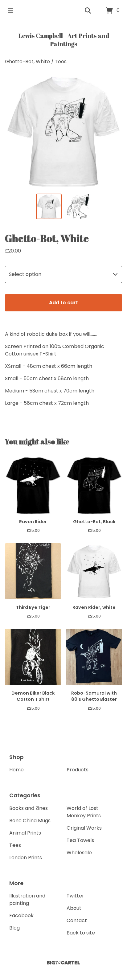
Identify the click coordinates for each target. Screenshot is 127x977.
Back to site (81, 932)
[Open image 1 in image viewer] (63, 131)
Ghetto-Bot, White (27, 61)
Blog (14, 927)
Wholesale (79, 852)
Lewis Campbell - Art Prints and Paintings (63, 39)
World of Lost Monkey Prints (84, 812)
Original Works (84, 827)
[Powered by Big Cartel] (63, 962)
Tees (61, 61)
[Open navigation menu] (10, 10)
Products (77, 769)
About (74, 908)
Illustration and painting (27, 899)
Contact (77, 920)
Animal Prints (25, 832)
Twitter (75, 895)
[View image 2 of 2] (78, 206)
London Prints (25, 857)
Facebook (21, 915)
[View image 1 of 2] (49, 206)
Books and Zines (28, 808)
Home (16, 769)
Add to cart (63, 302)
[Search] (87, 11)
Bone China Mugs (30, 820)
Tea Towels (80, 840)
